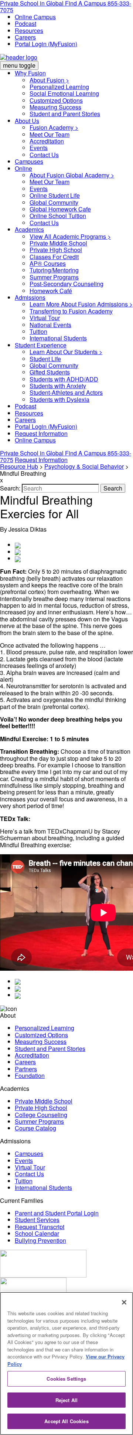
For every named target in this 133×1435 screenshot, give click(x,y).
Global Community (54, 202)
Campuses (29, 161)
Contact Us (44, 154)
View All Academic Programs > (70, 236)
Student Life (45, 358)
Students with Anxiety (58, 385)
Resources (29, 30)
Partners (26, 1069)
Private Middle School (58, 243)
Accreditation (47, 141)
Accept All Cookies (66, 1421)
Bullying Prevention (40, 1240)
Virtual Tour (45, 317)
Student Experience (40, 345)
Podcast (25, 23)
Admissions (30, 297)
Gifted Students (50, 372)
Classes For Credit (54, 256)
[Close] (124, 1302)
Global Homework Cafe (60, 209)
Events (39, 147)
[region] (66, 1363)
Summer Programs (54, 277)
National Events (50, 324)
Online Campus (35, 17)
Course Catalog (35, 1128)
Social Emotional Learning (64, 93)
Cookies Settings (66, 1378)
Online (23, 168)
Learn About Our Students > (66, 351)
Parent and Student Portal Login (57, 1213)
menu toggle (19, 65)
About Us (27, 120)
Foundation (30, 1075)
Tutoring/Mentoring (54, 270)
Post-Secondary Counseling (66, 283)
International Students (58, 338)
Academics (29, 229)
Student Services (37, 1219)
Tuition (38, 331)
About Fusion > (49, 80)
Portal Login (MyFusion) (46, 44)
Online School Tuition (58, 215)
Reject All (66, 1400)
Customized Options (56, 100)
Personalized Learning (59, 86)
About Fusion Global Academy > (72, 175)
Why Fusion (30, 73)
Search (112, 488)
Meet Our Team (49, 134)
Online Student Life (55, 195)
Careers (25, 37)
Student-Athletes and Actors (66, 392)
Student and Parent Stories (65, 113)
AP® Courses (48, 263)
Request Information (41, 433)
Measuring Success (55, 107)
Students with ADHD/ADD (64, 379)
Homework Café (51, 290)
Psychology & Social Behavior (84, 466)
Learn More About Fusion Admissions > (81, 304)
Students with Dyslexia (59, 399)
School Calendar (37, 1233)
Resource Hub (19, 466)
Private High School (56, 249)
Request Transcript (39, 1226)
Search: (11, 488)
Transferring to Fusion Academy (71, 311)
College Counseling (41, 1114)
